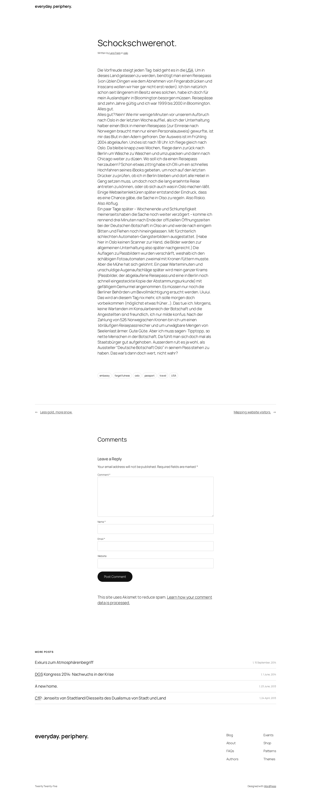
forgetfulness (122, 375)
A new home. (46, 686)
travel (163, 375)
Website (102, 556)
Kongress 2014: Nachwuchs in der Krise (74, 674)
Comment (104, 474)
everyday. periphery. (53, 6)
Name (102, 521)
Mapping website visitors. (252, 412)
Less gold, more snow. (56, 412)
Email (101, 539)
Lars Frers (114, 53)
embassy (105, 375)
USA (173, 375)
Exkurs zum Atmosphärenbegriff (64, 662)
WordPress (270, 786)
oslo (125, 53)
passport (150, 375)
